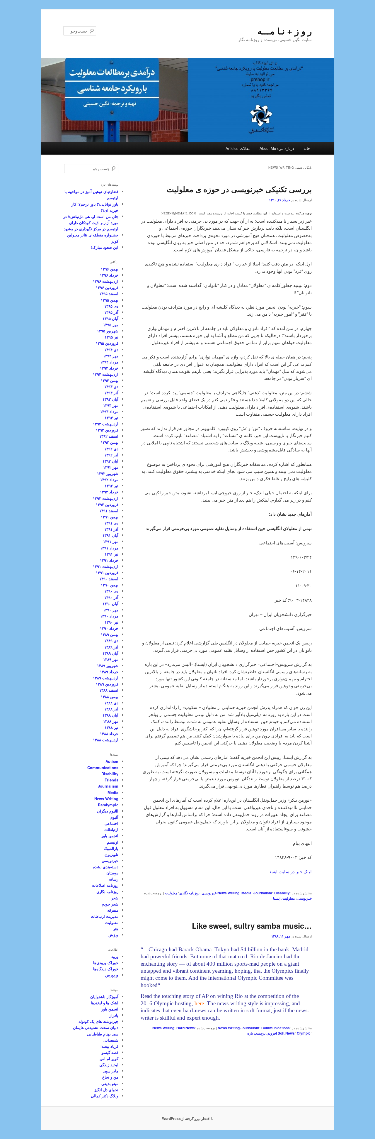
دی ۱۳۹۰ (111, 591)
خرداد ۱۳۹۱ (109, 560)
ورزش (113, 934)
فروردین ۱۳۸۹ (107, 684)
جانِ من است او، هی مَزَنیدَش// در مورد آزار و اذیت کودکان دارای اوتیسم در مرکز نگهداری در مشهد (90, 222)
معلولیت (171, 893)
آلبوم (114, 817)
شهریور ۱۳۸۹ (107, 665)
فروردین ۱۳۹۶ (107, 287)
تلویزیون (111, 854)
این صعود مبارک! (104, 247)
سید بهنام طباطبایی (102, 1034)
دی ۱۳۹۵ (111, 306)
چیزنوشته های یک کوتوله (98, 1021)
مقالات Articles (238, 148)
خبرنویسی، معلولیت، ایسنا (292, 898)
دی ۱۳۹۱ (111, 523)
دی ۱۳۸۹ (111, 640)
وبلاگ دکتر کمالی (104, 1096)
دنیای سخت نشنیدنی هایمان (95, 1027)
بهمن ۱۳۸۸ (109, 696)
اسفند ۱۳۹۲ (108, 436)
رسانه (113, 879)
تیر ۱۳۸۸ (111, 727)
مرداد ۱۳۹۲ (109, 479)
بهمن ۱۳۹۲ (109, 442)
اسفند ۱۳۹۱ (108, 510)
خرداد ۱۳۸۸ (109, 733)
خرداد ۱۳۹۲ (109, 492)
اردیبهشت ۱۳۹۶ (105, 281)
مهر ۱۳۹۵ (110, 324)
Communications (275, 1027)
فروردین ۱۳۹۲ (107, 504)
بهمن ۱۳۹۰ (109, 585)
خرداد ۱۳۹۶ (109, 275)
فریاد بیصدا (109, 1046)
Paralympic (108, 805)
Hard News (185, 1027)
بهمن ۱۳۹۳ (109, 380)
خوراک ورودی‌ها (105, 962)
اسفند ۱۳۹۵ (108, 293)
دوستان (112, 873)
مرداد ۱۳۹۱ (109, 548)
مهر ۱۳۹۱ (110, 541)
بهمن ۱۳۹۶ (109, 269)
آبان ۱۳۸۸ (110, 715)
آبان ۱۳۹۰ (110, 603)
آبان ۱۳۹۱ (110, 535)
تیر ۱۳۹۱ (111, 554)
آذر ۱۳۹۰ (111, 597)
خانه (307, 148)
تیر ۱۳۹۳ (111, 417)
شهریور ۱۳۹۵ (107, 331)
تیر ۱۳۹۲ (111, 485)
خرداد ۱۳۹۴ (109, 368)
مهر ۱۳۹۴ (110, 355)
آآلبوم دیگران (107, 811)
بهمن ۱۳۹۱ (109, 516)
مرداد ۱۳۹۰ (109, 616)
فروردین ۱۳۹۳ (107, 430)
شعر (114, 898)
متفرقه (112, 910)
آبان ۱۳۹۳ (110, 399)
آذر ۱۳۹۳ (111, 392)
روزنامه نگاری (189, 893)
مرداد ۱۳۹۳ (109, 411)
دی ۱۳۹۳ (111, 386)
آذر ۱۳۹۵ (111, 312)
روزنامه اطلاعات (105, 885)
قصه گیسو (110, 1052)
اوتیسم (112, 842)
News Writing (228, 893)
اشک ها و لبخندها (104, 1003)
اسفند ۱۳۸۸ (108, 690)
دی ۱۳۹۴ (111, 349)
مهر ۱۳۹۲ (110, 467)
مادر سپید (110, 1071)
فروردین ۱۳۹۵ (107, 343)
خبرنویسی (209, 893)
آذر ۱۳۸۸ (111, 709)
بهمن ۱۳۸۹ (109, 634)
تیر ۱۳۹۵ (111, 337)
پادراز (114, 1015)
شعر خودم (110, 904)
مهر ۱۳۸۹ (110, 659)
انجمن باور (109, 835)
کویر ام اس (109, 1058)
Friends (111, 780)
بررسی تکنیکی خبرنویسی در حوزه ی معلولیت (239, 189)
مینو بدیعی (109, 1083)
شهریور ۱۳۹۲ (107, 473)
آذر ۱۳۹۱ (111, 529)
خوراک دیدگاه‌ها (105, 969)
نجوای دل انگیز (106, 1089)
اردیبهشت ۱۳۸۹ (105, 678)
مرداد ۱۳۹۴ (109, 362)
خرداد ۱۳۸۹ (109, 671)
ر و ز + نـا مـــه (285, 30)
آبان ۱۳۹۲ (110, 461)
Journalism (262, 893)
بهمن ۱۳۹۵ (109, 300)
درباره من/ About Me (277, 148)
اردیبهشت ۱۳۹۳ (105, 424)
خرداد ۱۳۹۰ (109, 628)
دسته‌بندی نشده (105, 866)
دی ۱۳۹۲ (111, 448)
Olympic (304, 1033)
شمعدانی (110, 1040)
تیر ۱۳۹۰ (111, 622)
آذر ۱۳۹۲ (111, 455)
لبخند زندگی (108, 1064)
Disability (282, 893)
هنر (115, 928)
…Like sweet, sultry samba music (252, 925)
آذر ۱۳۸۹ (111, 647)
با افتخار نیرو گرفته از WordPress (187, 1118)
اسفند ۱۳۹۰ (108, 578)
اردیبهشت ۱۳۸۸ (105, 739)
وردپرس (111, 975)
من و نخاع (110, 1077)
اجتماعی (111, 823)
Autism (111, 761)
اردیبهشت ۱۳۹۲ (105, 498)
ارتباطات (111, 829)
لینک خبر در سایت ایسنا (290, 871)
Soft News (286, 1033)
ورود (114, 956)
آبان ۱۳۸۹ (110, 653)
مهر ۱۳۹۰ (110, 609)
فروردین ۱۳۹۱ (107, 572)
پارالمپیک (111, 848)
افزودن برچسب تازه (262, 1033)
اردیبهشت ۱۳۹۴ (105, 374)
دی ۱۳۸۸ (111, 702)
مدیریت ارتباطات (104, 916)
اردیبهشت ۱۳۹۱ (105, 566)
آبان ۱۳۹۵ (110, 318)
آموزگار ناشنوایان (104, 996)
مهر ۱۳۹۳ (110, 405)
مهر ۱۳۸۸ (110, 721)
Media (246, 893)
